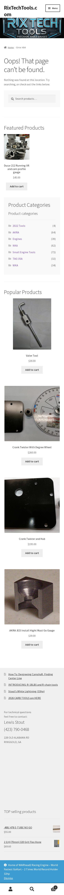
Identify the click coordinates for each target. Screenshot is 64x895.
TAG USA (18, 258)
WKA (15, 265)
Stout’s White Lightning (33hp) (26, 691)
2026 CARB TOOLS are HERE (24, 698)
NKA (15, 245)
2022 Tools (19, 225)
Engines (17, 239)
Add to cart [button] (17, 186)
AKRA (16, 232)
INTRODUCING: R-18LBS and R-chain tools (33, 684)
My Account (10, 889)
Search (32, 889)
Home (11, 47)
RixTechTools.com (20, 11)
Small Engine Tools (24, 252)
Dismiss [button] (8, 878)
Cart (49, 886)
